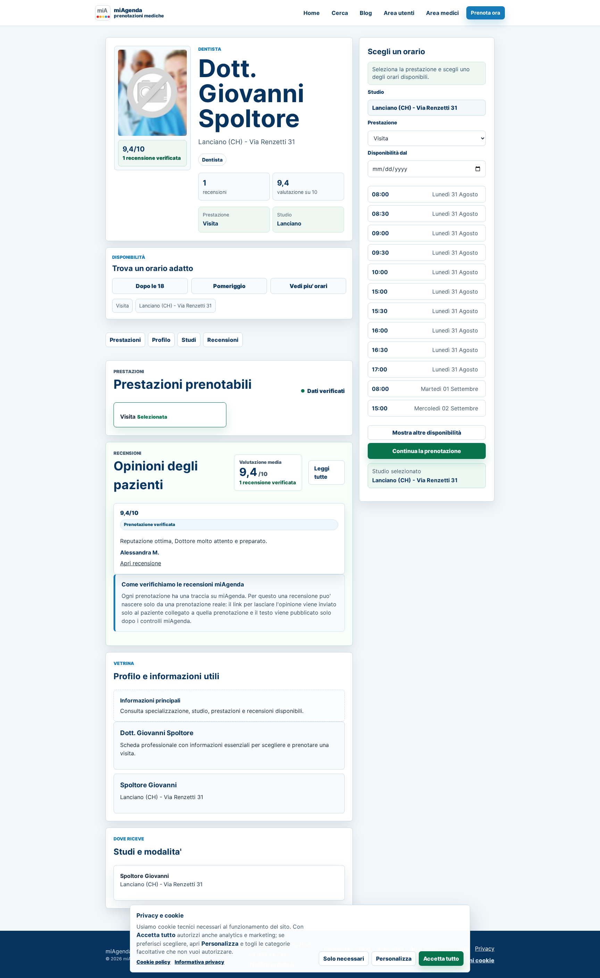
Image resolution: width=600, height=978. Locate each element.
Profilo (161, 339)
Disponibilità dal (387, 153)
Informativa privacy (199, 962)
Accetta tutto (441, 958)
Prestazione (382, 122)
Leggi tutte (322, 472)
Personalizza (393, 958)
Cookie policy (153, 962)
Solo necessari (343, 958)
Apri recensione (140, 563)
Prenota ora (485, 13)
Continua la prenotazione (426, 450)
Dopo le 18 (150, 285)
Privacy (484, 948)
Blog (366, 12)
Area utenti (399, 12)
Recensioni (223, 339)
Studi (189, 339)
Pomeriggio (229, 285)
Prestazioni (125, 339)
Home (311, 12)
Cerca (340, 12)
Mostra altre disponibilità (426, 432)
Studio (376, 92)
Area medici (442, 12)
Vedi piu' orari (308, 285)
